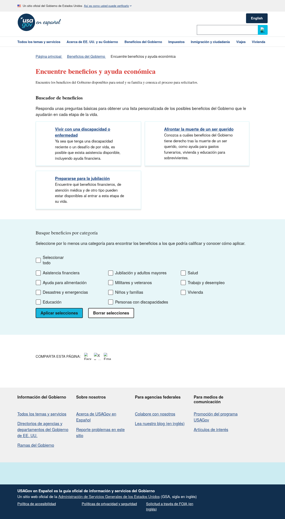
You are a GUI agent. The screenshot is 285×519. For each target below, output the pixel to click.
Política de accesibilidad (36, 503)
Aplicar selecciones (59, 313)
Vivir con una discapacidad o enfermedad (82, 132)
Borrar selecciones (111, 313)
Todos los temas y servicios (41, 414)
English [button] (257, 18)
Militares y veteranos (133, 282)
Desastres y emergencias (65, 292)
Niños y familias (129, 292)
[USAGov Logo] (39, 22)
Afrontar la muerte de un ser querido (199, 129)
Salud (193, 272)
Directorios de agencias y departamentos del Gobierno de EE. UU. (42, 429)
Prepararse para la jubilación (82, 178)
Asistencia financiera (61, 272)
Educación (52, 302)
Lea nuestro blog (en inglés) (160, 423)
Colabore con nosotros (155, 414)
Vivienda (195, 292)
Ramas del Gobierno (35, 445)
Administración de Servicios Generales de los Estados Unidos (109, 496)
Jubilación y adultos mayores (141, 272)
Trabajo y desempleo (206, 282)
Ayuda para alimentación (65, 282)
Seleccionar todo (53, 260)
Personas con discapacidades (141, 302)
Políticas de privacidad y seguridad (109, 503)
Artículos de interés (211, 429)
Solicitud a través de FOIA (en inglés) (169, 506)
